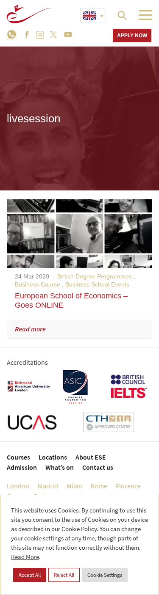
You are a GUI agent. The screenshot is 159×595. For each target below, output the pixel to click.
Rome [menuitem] (99, 486)
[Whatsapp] (13, 34)
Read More (25, 557)
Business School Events (97, 284)
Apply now (132, 35)
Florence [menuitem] (128, 486)
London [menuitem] (18, 486)
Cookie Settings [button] (104, 574)
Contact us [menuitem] (97, 467)
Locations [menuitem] (53, 457)
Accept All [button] (30, 574)
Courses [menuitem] (18, 457)
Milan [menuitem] (74, 486)
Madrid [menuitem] (48, 486)
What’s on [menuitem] (59, 467)
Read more (30, 329)
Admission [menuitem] (22, 467)
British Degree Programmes (94, 276)
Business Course (37, 284)
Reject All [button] (64, 574)
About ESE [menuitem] (90, 457)
